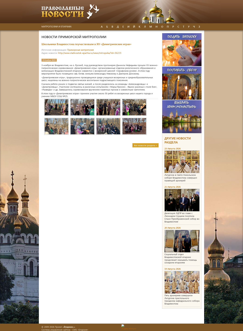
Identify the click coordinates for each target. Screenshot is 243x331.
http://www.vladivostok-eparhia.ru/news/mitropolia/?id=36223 (89, 52)
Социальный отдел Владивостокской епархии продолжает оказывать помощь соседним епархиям (180, 258)
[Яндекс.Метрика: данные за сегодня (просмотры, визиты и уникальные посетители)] (129, 327)
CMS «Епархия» (80, 329)
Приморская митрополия (80, 49)
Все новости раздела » (145, 145)
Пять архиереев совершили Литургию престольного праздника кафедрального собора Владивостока (182, 299)
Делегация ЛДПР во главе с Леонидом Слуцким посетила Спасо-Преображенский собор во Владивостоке (181, 217)
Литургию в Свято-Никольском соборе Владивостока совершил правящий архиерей (180, 177)
